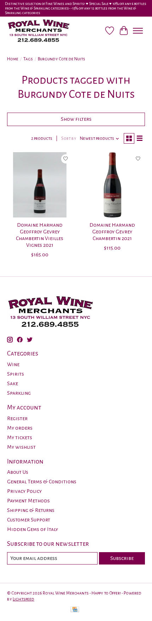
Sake (12, 383)
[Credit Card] (74, 610)
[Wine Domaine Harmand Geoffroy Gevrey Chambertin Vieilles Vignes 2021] (39, 184)
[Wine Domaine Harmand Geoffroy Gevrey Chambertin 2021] (112, 184)
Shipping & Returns (30, 510)
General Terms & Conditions (41, 481)
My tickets (19, 437)
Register (17, 418)
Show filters (76, 119)
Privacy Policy (24, 491)
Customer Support (28, 520)
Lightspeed (23, 599)
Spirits (15, 374)
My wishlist (21, 447)
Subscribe (122, 558)
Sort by (68, 138)
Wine (13, 364)
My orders (20, 428)
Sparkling (19, 393)
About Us (17, 472)
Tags (28, 58)
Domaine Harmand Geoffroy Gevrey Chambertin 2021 (112, 231)
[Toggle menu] (138, 31)
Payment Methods (28, 500)
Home (12, 58)
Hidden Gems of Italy (32, 529)
